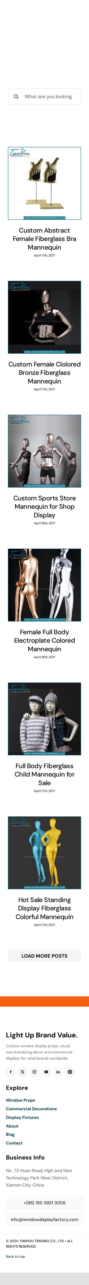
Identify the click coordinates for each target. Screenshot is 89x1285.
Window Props (20, 1100)
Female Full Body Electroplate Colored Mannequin (44, 640)
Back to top (15, 1256)
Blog (10, 1134)
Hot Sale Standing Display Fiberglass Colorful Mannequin (45, 908)
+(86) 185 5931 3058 (44, 1203)
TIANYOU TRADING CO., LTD (42, 1241)
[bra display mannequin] (44, 183)
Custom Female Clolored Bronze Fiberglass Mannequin (44, 372)
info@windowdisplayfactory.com (44, 1219)
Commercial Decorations (31, 1108)
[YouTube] (46, 1072)
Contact (14, 1143)
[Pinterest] (70, 1072)
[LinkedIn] (58, 1072)
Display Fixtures (22, 1117)
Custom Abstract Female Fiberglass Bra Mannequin (44, 239)
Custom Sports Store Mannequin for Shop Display (44, 506)
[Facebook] (10, 1072)
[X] (22, 1072)
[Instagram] (34, 1072)
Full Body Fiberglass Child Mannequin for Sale (44, 774)
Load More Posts (44, 956)
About (12, 1126)
